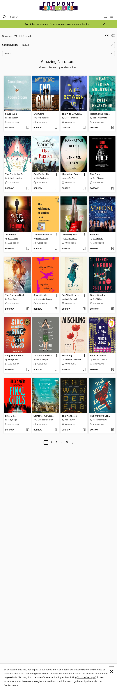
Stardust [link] (94, 234)
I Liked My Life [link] (69, 234)
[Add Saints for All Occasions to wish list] (56, 430)
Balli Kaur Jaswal (100, 359)
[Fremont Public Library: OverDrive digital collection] (58, 6)
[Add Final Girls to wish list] (28, 430)
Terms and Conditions (57, 669)
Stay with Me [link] (40, 295)
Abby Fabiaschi (70, 238)
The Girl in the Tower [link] (15, 174)
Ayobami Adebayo (44, 299)
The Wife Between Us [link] (72, 114)
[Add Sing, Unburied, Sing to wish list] (28, 370)
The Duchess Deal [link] (14, 295)
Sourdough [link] (11, 114)
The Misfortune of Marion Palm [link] (44, 234)
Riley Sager (12, 420)
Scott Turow (13, 238)
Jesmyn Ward (13, 359)
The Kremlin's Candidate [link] (100, 416)
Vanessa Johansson (72, 359)
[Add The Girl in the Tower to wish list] (28, 188)
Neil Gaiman (98, 238)
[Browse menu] (112, 16)
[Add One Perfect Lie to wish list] (56, 188)
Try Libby (30, 24)
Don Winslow (98, 178)
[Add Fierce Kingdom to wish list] (112, 309)
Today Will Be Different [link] (44, 355)
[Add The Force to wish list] (112, 188)
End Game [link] (39, 114)
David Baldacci (42, 118)
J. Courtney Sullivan (44, 420)
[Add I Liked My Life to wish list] (84, 249)
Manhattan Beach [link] (71, 174)
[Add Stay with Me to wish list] (56, 309)
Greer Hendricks (71, 118)
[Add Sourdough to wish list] (28, 128)
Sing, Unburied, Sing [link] (15, 355)
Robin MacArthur (100, 118)
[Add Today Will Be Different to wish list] (56, 370)
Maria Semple (42, 359)
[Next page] (73, 442)
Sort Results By (10, 44)
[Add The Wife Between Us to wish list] (84, 128)
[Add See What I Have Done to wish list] (84, 309)
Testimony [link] (10, 234)
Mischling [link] (67, 355)
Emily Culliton (42, 238)
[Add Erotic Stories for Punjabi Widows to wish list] (112, 370)
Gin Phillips (97, 299)
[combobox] (52, 16)
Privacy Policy (81, 669)
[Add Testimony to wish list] (28, 249)
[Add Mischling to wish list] (84, 370)
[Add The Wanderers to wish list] (84, 430)
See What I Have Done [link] (72, 295)
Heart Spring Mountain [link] (100, 114)
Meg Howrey (69, 420)
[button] (106, 36)
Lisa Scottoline (42, 178)
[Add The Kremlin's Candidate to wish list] (112, 430)
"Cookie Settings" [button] (86, 677)
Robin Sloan (13, 118)
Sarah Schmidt (70, 299)
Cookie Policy (11, 685)
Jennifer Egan (70, 178)
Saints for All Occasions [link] (44, 416)
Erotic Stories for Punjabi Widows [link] (100, 355)
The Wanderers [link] (69, 416)
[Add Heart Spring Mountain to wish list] (112, 128)
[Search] (4, 16)
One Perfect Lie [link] (41, 174)
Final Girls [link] (10, 416)
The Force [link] (95, 174)
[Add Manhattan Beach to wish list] (84, 188)
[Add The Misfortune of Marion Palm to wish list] (56, 249)
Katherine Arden (15, 178)
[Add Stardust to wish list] (112, 249)
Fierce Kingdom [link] (98, 295)
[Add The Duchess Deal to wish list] (28, 309)
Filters (8, 53)
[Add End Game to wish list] (56, 128)
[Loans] (105, 17)
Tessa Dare (12, 299)
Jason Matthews (100, 420)
